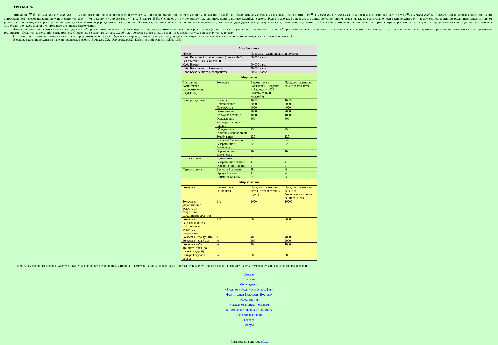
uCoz (264, 341)
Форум (249, 325)
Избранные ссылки (249, 314)
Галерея (249, 319)
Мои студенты (249, 284)
